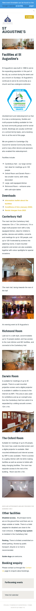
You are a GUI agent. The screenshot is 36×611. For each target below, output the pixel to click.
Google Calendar (8, 5)
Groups (26, 5)
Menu (30, 17)
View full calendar (11, 595)
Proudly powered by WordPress (15, 605)
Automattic (21, 607)
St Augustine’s (14, 30)
